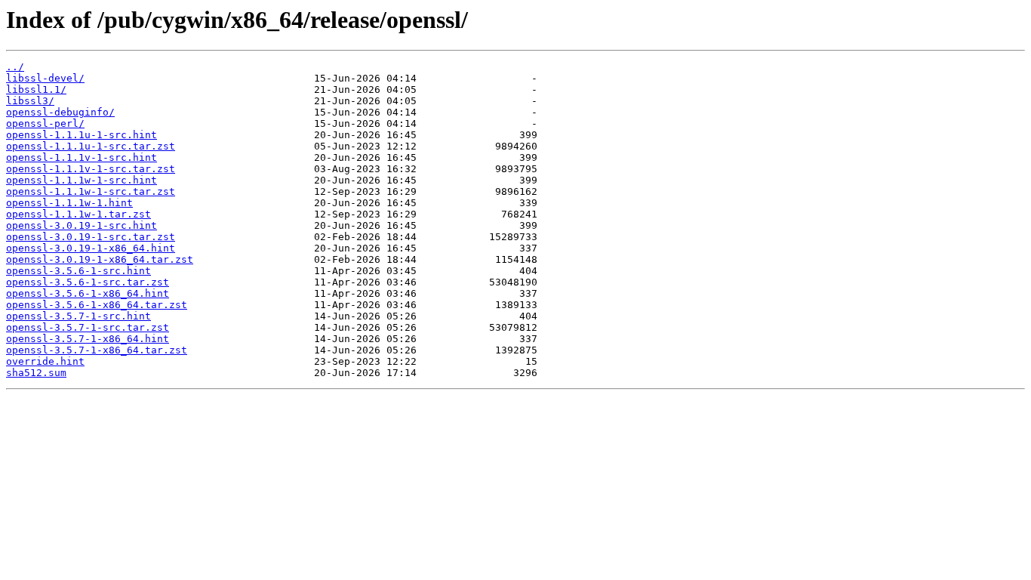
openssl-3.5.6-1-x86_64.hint (87, 293)
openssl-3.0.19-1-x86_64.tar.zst (99, 259)
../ (15, 66)
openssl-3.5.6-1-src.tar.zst (87, 282)
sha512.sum (36, 372)
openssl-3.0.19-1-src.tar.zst (90, 236)
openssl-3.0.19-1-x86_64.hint (90, 248)
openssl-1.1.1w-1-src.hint (81, 180)
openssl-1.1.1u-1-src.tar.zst (90, 146)
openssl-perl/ (45, 123)
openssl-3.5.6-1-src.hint (78, 270)
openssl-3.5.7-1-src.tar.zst (87, 327)
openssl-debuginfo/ (60, 112)
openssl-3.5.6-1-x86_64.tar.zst (96, 304)
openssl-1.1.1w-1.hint (69, 202)
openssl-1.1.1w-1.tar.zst (78, 214)
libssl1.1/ (36, 89)
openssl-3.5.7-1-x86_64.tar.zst (96, 350)
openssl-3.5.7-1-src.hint (78, 316)
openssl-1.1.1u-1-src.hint (81, 134)
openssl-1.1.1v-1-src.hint (81, 157)
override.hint (45, 361)
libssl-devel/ (45, 78)
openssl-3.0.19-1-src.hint (81, 225)
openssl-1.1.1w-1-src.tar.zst (90, 191)
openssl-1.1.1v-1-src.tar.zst (90, 168)
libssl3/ (30, 100)
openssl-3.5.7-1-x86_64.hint (87, 338)
